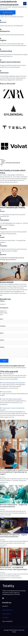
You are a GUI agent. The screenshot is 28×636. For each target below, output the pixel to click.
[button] (14, 374)
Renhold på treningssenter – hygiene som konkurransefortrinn (13, 536)
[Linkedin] (3, 598)
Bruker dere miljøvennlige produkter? (12, 399)
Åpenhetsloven (6, 613)
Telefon (2, 340)
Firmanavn (3, 326)
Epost (2, 333)
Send (4, 360)
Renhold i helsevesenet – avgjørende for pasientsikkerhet (13, 505)
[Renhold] (0, 20)
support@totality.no (7, 610)
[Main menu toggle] (24, 3)
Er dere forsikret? (7, 391)
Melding (2, 347)
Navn (1, 319)
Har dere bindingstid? (8, 373)
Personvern (5, 617)
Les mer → (3, 484)
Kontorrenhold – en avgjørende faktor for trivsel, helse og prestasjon (13, 568)
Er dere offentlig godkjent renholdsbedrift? (13, 382)
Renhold (3, 22)
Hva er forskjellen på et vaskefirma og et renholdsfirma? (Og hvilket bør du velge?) (14, 472)
